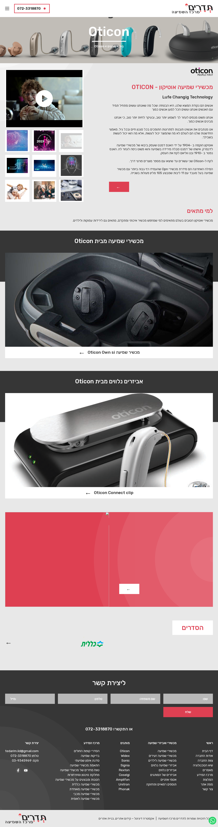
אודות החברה (204, 756)
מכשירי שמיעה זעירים (162, 756)
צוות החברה (205, 760)
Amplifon (123, 780)
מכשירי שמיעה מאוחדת (84, 789)
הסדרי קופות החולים (86, 751)
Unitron (124, 784)
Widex (125, 756)
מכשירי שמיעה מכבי (86, 794)
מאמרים (208, 770)
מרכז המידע (205, 775)
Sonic (125, 760)
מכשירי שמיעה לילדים (162, 760)
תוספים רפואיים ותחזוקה (161, 784)
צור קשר (207, 789)
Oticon (125, 751)
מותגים (111, 46)
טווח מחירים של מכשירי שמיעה (79, 770)
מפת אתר (207, 784)
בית (121, 46)
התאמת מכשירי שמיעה (84, 765)
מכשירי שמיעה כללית (85, 784)
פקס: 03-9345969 (25, 760)
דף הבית (207, 751)
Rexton (124, 770)
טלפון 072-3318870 (25, 756)
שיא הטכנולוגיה (203, 765)
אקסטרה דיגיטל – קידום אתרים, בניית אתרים (126, 818)
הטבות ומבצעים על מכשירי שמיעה (77, 780)
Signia (125, 765)
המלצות (208, 780)
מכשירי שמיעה (167, 751)
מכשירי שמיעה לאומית (85, 799)
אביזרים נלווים (167, 770)
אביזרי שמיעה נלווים (163, 765)
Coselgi (124, 775)
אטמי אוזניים (168, 780)
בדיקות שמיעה (90, 756)
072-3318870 (29, 8)
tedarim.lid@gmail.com (22, 751)
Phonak (124, 789)
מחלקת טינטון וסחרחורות (83, 775)
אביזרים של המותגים (163, 775)
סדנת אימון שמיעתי (87, 760)
